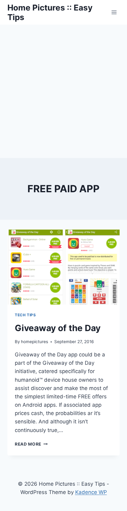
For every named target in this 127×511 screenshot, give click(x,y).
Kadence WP (91, 492)
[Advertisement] (63, 91)
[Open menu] (114, 12)
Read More (31, 444)
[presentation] (63, 267)
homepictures (34, 341)
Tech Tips (25, 315)
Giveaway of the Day (57, 328)
